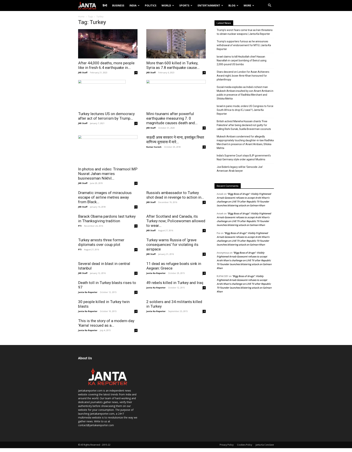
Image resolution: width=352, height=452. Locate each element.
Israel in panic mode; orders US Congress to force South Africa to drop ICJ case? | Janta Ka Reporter (245, 110)
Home (81, 16)
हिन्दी (105, 5)
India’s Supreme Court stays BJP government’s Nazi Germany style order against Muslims (244, 157)
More (247, 5)
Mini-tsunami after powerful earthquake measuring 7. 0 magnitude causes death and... (172, 118)
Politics (150, 5)
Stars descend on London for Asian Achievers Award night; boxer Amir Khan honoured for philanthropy (243, 75)
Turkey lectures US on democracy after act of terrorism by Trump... (106, 116)
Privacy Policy (227, 444)
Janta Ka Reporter (156, 273)
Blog (231, 5)
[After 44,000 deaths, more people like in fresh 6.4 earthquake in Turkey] (108, 43)
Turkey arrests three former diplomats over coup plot (101, 242)
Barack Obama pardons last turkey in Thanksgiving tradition (107, 218)
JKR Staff (82, 72)
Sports (184, 5)
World (166, 5)
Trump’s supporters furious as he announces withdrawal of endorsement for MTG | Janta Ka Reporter (244, 45)
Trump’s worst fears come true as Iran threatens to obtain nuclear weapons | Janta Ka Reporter (245, 32)
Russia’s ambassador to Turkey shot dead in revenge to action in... (175, 195)
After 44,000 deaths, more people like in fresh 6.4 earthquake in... (106, 65)
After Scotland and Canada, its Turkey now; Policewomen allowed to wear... (175, 221)
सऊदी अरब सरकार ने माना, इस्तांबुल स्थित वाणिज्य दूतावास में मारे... (175, 139)
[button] (269, 6)
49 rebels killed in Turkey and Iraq (174, 283)
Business (118, 5)
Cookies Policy (244, 444)
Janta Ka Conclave (265, 444)
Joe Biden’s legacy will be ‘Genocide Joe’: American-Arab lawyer (240, 168)
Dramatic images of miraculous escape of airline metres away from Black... (105, 197)
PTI (80, 225)
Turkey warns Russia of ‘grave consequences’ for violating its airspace (172, 244)
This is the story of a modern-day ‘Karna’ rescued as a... (106, 323)
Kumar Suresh (154, 146)
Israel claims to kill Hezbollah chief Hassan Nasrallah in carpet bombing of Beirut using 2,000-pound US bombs (241, 60)
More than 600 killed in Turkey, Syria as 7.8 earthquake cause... (173, 65)
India (133, 5)
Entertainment (209, 5)
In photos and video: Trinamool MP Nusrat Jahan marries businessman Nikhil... (108, 173)
